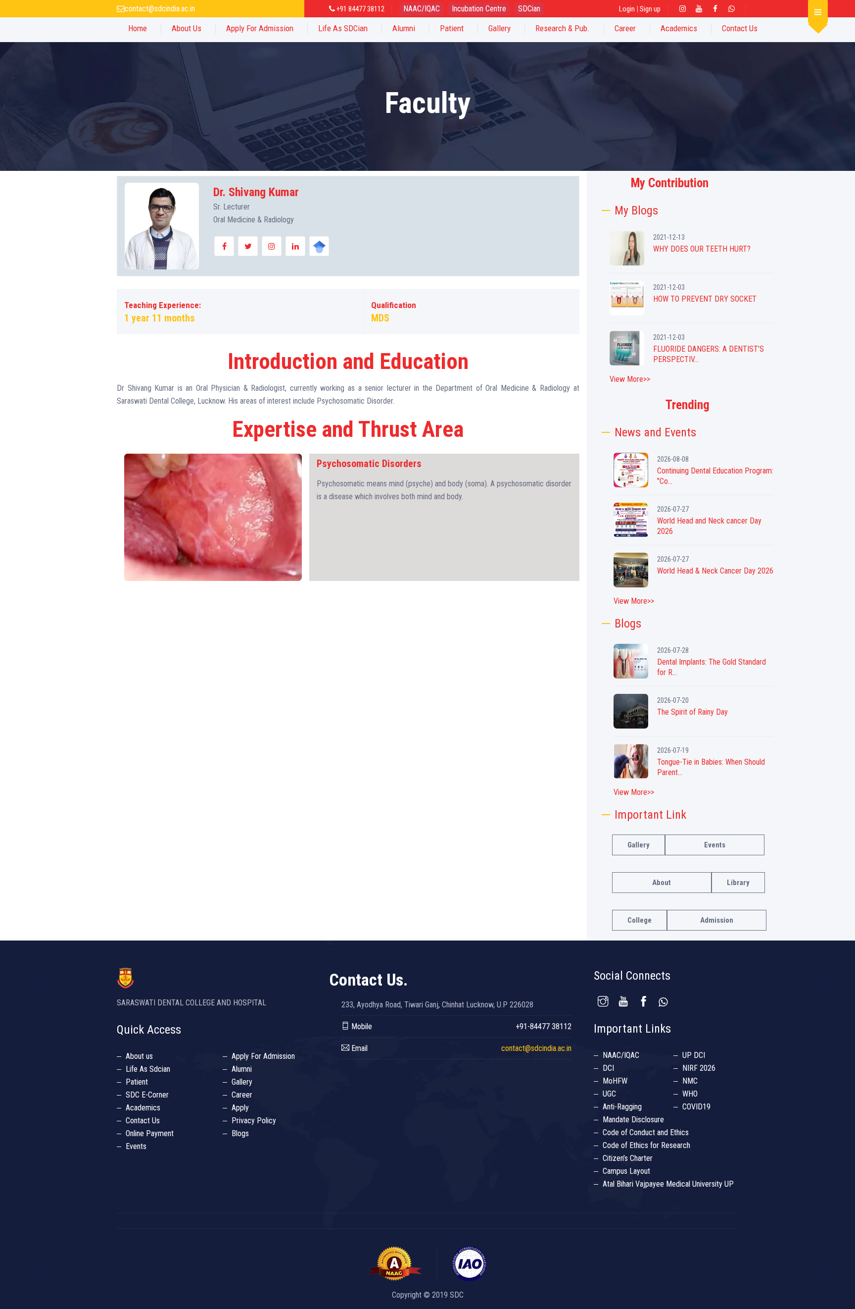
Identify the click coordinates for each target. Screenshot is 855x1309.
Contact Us (740, 28)
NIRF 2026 (698, 1068)
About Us (186, 28)
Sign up (650, 8)
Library (738, 882)
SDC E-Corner (147, 1095)
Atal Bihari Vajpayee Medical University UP (668, 1184)
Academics (679, 28)
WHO (690, 1094)
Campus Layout (626, 1171)
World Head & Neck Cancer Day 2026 (715, 571)
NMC (690, 1081)
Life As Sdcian (148, 1069)
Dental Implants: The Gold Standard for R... (711, 667)
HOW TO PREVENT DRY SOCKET (705, 299)
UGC (609, 1094)
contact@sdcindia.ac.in (160, 8)
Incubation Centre (479, 8)
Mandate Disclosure (633, 1119)
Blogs (240, 1133)
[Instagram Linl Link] (682, 8)
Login (627, 8)
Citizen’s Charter (628, 1158)
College (639, 920)
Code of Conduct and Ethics (646, 1132)
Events (714, 844)
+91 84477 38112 (359, 8)
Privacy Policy (254, 1120)
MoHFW (615, 1081)
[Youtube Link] (699, 8)
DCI (608, 1068)
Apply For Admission (259, 28)
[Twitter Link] (731, 8)
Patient (452, 28)
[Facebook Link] (715, 8)
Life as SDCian (343, 28)
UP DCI (693, 1055)
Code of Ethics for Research (646, 1145)
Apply (240, 1107)
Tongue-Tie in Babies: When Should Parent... (711, 767)
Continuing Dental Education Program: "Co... (715, 476)
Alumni (403, 28)
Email (358, 1048)
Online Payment (150, 1133)
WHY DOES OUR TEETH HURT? (702, 249)
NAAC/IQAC (421, 8)
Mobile (360, 1026)
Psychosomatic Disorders (369, 464)
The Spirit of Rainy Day (692, 712)
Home (137, 28)
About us (139, 1056)
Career (625, 28)
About (661, 882)
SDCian (529, 8)
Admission (716, 920)
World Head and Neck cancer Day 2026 (709, 526)
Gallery (499, 28)
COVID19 (696, 1106)
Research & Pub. (562, 28)
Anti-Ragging (622, 1106)
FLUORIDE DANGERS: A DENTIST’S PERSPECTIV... (708, 354)
